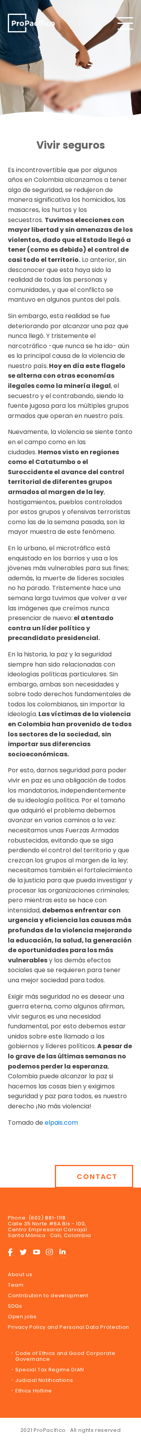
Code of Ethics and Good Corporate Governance (65, 1356)
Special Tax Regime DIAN (49, 1370)
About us (20, 1274)
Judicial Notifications (44, 1380)
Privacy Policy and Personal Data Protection (68, 1327)
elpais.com (61, 1122)
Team (16, 1285)
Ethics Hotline (33, 1391)
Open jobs (22, 1316)
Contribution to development (48, 1295)
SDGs (15, 1306)
